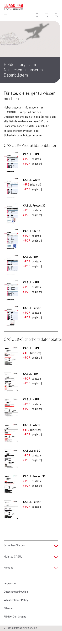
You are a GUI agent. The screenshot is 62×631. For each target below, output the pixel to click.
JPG (27, 185)
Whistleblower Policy (16, 600)
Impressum (10, 583)
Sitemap (8, 608)
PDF (27, 159)
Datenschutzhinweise (16, 592)
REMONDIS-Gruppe (15, 617)
